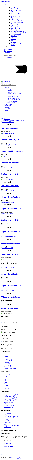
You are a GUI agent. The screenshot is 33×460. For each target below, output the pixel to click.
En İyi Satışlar (12, 120)
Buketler (13, 7)
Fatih (5, 380)
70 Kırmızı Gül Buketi (10, 297)
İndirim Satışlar (20, 120)
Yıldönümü (7, 404)
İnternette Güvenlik (9, 418)
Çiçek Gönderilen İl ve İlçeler (12, 425)
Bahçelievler (7, 374)
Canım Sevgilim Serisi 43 (12, 151)
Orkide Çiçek (14, 19)
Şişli (5, 379)
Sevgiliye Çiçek (15, 30)
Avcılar (6, 376)
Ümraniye (6, 388)
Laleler (13, 25)
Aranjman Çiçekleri (16, 13)
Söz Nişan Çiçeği (8, 407)
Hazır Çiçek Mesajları (10, 421)
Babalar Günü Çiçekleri (10, 398)
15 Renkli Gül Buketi (10, 128)
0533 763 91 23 (8, 443)
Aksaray (6, 383)
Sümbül (13, 45)
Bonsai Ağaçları (15, 24)
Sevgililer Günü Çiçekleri (11, 395)
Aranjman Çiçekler (12, 96)
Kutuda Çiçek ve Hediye (17, 10)
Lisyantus (13, 42)
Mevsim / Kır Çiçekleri (17, 21)
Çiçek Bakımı (7, 424)
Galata (6, 382)
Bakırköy (6, 385)
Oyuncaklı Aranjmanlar (17, 22)
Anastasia (13, 39)
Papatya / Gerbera (15, 18)
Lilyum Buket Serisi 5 (10, 197)
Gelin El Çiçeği (15, 36)
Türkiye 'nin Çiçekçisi (16, 458)
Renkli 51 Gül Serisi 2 (10, 308)
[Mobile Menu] (18, 78)
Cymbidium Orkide (16, 43)
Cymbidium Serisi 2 (9, 254)
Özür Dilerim (7, 357)
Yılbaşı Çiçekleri (8, 402)
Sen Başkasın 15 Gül (9, 174)
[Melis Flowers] (5, 1)
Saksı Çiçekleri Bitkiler (17, 16)
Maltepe (6, 386)
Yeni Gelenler (4, 120)
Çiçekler (6, 4)
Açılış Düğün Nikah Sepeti (18, 31)
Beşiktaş (6, 377)
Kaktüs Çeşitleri (15, 27)
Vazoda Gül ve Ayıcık (10, 140)
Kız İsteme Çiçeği (9, 405)
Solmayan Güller (15, 11)
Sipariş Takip (7, 108)
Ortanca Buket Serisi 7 (11, 163)
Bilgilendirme (7, 422)
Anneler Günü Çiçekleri (10, 396)
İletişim (6, 110)
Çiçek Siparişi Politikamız (11, 416)
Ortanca (13, 37)
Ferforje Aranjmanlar (16, 34)
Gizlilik (6, 419)
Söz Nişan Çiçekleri (16, 28)
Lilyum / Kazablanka (16, 14)
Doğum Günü (8, 51)
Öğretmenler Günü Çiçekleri (11, 399)
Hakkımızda (7, 427)
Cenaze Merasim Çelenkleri (18, 33)
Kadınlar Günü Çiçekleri (10, 401)
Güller (12, 5)
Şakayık (13, 40)
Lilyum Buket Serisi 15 (11, 208)
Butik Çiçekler (15, 8)
